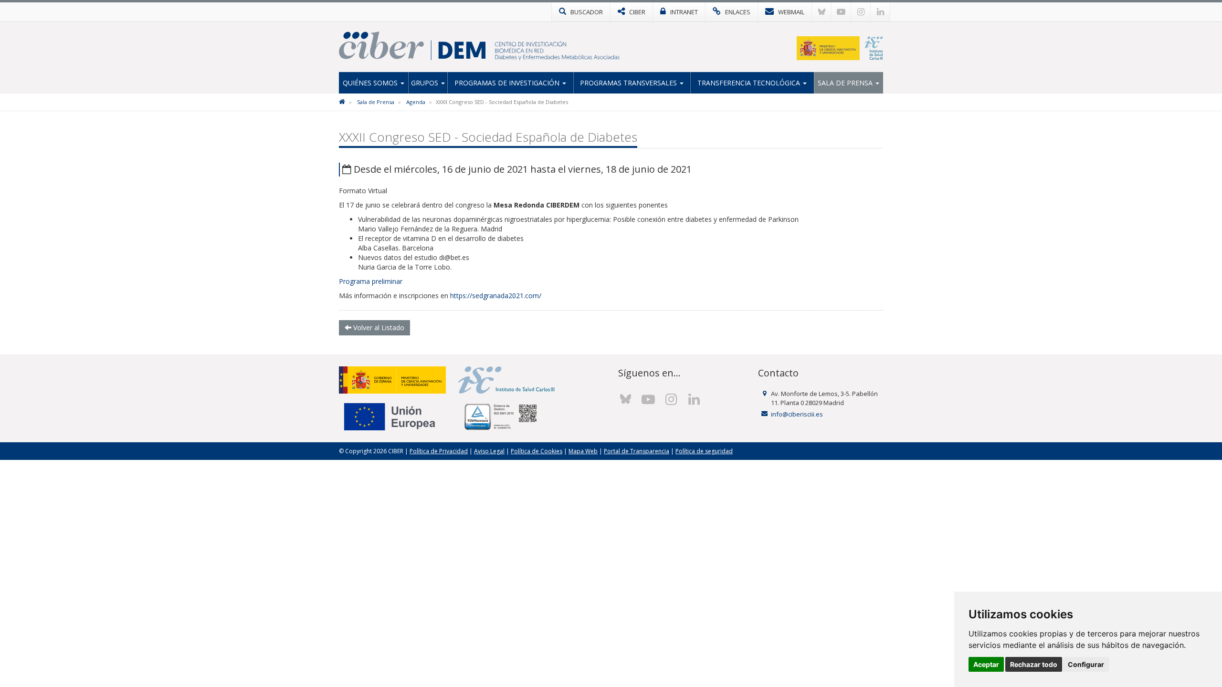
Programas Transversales (629, 82)
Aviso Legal (489, 451)
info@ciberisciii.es (797, 414)
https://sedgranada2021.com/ (496, 295)
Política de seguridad (704, 451)
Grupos (425, 82)
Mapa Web (583, 451)
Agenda (415, 101)
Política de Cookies (536, 451)
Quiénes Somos (371, 82)
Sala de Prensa (846, 82)
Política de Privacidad (439, 451)
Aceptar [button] (986, 664)
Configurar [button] (1086, 664)
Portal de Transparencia (636, 451)
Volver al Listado (377, 327)
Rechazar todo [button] (1033, 664)
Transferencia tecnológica (749, 82)
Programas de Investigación (507, 82)
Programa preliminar (370, 281)
